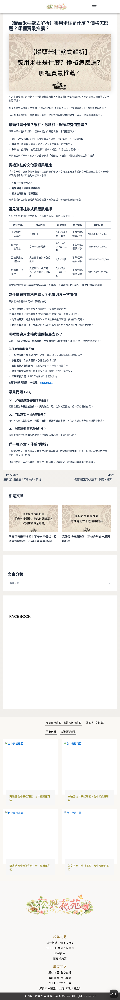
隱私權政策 (60, 958)
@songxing (46, 382)
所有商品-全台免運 (60, 972)
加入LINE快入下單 (60, 983)
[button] (94, 6)
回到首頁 (60, 953)
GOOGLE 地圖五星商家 (60, 948)
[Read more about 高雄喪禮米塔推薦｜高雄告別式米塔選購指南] (86, 518)
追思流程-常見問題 (60, 977)
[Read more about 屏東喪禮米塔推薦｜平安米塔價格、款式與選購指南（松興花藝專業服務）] (33, 518)
